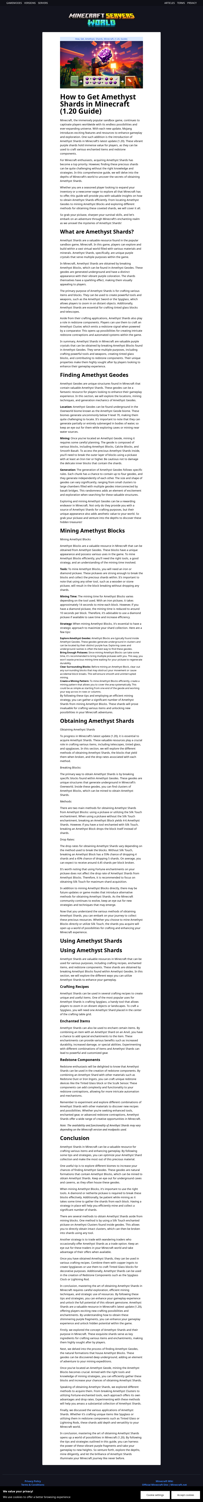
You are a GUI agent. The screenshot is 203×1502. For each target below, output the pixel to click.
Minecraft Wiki (164, 1481)
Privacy (192, 3)
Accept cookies (185, 1495)
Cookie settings (155, 1495)
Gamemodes (14, 3)
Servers (43, 3)
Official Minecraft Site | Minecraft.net (164, 1484)
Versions (30, 3)
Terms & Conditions (32, 1484)
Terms (181, 3)
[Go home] (101, 19)
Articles (169, 3)
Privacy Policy (33, 1481)
